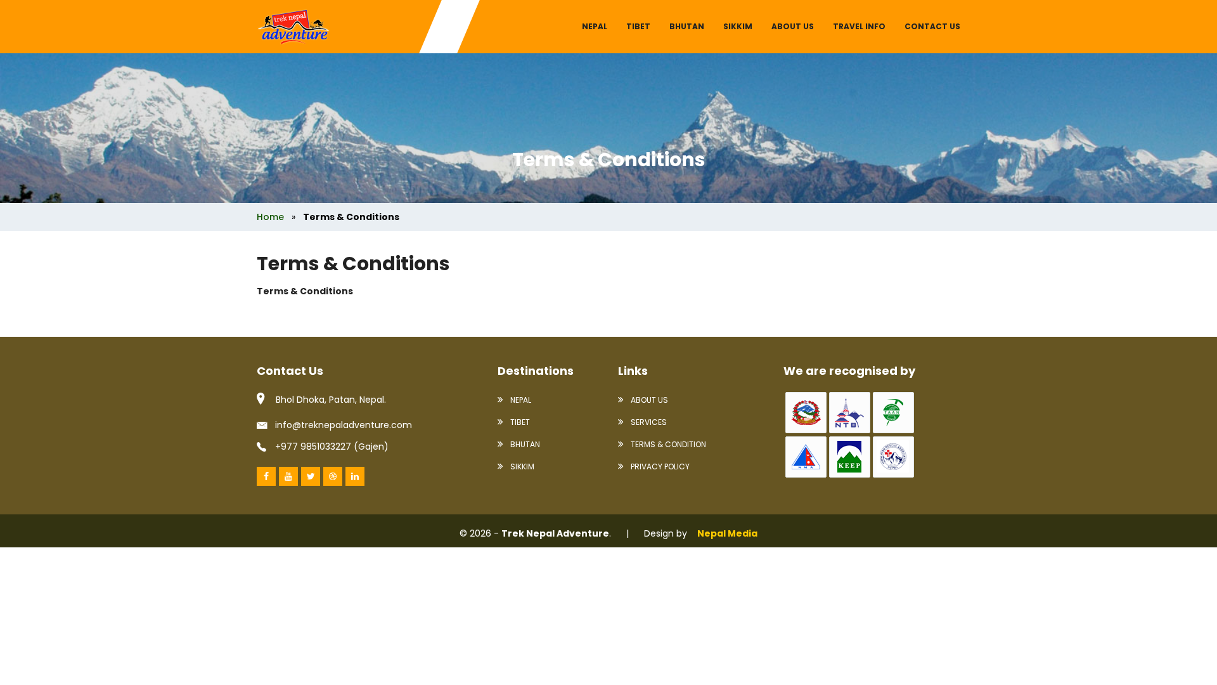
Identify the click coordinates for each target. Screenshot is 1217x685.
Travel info (859, 26)
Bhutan (686, 26)
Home (270, 217)
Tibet (638, 26)
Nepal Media (727, 533)
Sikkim (737, 26)
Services (648, 422)
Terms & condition (667, 444)
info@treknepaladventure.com (343, 425)
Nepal (594, 26)
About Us (648, 400)
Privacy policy (659, 466)
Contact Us (932, 26)
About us (792, 26)
